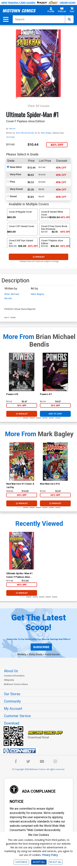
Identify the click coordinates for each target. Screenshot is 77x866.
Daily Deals (35, 654)
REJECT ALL (56, 862)
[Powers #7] (55, 372)
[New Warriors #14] (55, 461)
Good (13, 196)
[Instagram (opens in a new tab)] (55, 762)
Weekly (21, 654)
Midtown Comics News (16, 684)
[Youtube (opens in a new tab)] (41, 762)
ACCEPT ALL (39, 862)
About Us (11, 671)
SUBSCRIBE (41, 647)
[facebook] (16, 762)
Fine (12, 181)
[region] (8, 376)
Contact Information (14, 675)
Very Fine (15, 174)
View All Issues (38, 106)
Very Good (16, 188)
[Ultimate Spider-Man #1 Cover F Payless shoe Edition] (21, 551)
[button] (51, 10)
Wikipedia (9, 680)
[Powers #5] (21, 372)
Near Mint (16, 166)
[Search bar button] (69, 19)
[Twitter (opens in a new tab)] (28, 762)
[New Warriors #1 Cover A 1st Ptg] (21, 461)
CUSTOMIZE (21, 862)
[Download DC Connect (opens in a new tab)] (40, 751)
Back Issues (52, 654)
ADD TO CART (55, 413)
